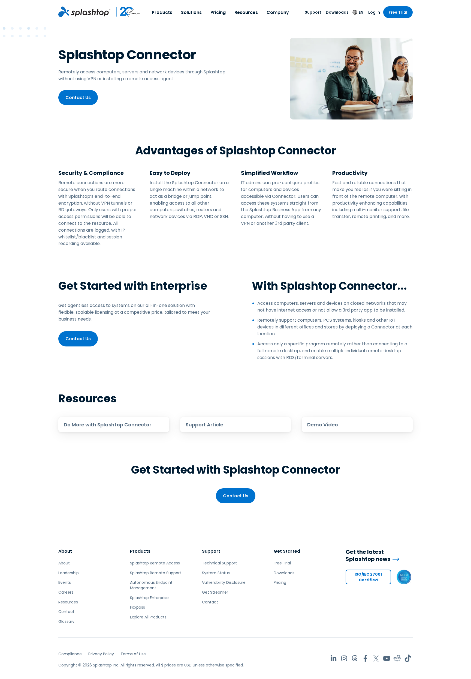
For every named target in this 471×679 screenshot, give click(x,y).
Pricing (218, 12)
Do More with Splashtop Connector (107, 424)
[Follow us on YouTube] (386, 658)
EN (361, 12)
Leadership (68, 573)
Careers (65, 592)
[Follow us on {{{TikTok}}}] (408, 658)
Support (313, 12)
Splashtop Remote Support (155, 573)
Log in (374, 12)
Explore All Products (148, 617)
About (65, 551)
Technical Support (219, 563)
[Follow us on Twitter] (376, 658)
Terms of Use (133, 654)
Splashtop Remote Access (155, 563)
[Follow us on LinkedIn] (333, 658)
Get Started (287, 551)
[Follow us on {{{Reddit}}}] (397, 658)
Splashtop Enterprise (149, 597)
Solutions (191, 12)
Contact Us (78, 97)
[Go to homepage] (84, 12)
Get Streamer (215, 592)
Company (278, 12)
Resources (246, 12)
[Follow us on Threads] (355, 658)
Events (64, 582)
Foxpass (137, 607)
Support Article (204, 424)
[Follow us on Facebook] (365, 658)
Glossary (66, 621)
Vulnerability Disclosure (224, 582)
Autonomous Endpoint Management (151, 585)
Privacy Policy (101, 654)
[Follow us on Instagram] (344, 658)
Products (162, 12)
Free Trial (398, 12)
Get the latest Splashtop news (368, 555)
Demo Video (322, 424)
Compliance (70, 654)
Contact (66, 611)
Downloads (337, 12)
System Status (216, 573)
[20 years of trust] (125, 12)
